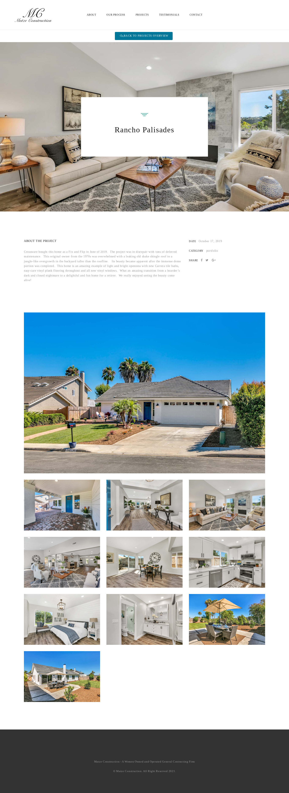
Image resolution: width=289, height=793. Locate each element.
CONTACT (196, 14)
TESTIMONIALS (169, 14)
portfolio (212, 250)
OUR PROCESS (115, 14)
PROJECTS (142, 14)
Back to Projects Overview (146, 35)
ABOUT (91, 14)
